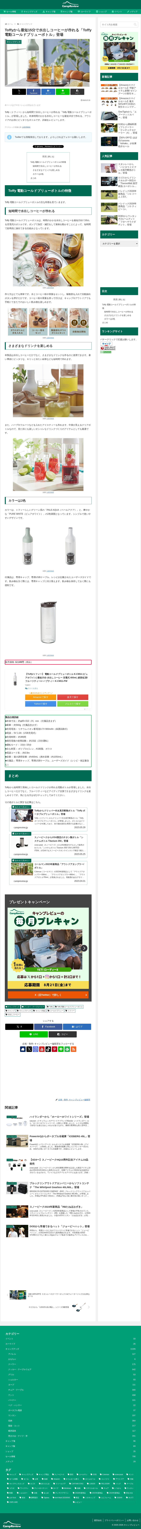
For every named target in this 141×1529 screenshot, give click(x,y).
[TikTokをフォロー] (48, 1049)
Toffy (51, 1007)
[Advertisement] (48, 1075)
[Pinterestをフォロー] (54, 1049)
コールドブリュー (56, 1011)
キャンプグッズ (14, 1007)
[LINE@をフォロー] (61, 1049)
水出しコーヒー (14, 1015)
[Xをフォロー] (29, 1049)
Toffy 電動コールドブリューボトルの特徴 (48, 162)
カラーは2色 (38, 174)
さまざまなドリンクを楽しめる (46, 170)
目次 (44, 156)
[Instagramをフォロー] (35, 1049)
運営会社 (98, 1520)
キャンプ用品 (40, 1011)
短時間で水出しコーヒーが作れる (47, 166)
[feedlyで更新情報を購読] (67, 1049)
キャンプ (11, 1011)
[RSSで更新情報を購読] (73, 1049)
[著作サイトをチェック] (23, 1049)
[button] (77, 92)
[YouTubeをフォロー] (42, 1049)
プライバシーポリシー (114, 1520)
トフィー (71, 1011)
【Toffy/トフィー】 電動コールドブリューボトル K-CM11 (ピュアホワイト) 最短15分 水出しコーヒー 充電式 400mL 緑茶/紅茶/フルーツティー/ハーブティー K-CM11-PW (56, 677)
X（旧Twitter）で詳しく (48, 995)
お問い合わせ (132, 1520)
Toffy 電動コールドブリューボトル (70, 1007)
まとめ (33, 178)
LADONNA (26, 127)
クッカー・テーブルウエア (34, 1007)
